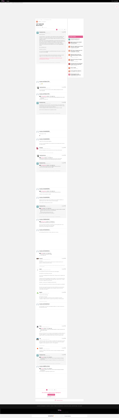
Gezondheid (73, 52)
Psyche (72, 75)
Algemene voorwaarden (41, 405)
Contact (52, 405)
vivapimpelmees (42, 87)
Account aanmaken (51, 394)
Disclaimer (80, 405)
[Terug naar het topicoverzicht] (37, 22)
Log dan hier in (54, 396)
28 (64, 29)
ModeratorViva (42, 32)
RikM (42, 208)
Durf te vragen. (73, 67)
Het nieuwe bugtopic (47, 19)
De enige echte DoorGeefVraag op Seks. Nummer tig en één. (76, 64)
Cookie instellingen (67, 405)
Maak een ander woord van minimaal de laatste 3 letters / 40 (76, 55)
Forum (8, 1)
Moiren (42, 328)
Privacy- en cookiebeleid (58, 405)
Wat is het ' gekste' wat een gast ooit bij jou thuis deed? (77, 47)
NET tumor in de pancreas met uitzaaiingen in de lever (76, 51)
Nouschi (41, 258)
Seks (72, 65)
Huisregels (48, 405)
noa (40, 338)
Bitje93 (40, 292)
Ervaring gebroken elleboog (76, 70)
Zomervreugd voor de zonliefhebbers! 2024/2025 (76, 74)
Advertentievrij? (74, 405)
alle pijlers (44, 21)
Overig (41, 19)
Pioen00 (41, 348)
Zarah (40, 269)
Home (37, 19)
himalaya (41, 147)
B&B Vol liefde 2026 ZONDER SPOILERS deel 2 (76, 43)
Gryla (40, 326)
